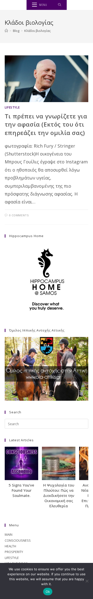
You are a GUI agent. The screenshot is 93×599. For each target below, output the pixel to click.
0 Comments (19, 215)
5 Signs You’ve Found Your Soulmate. (21, 490)
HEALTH (10, 546)
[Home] (6, 30)
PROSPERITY (14, 552)
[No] (86, 580)
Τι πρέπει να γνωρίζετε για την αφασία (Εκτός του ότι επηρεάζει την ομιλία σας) (46, 124)
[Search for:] (60, 5)
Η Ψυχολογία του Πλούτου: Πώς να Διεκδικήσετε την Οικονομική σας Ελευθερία (58, 495)
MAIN (8, 534)
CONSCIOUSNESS (18, 540)
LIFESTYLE (12, 107)
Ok (48, 592)
